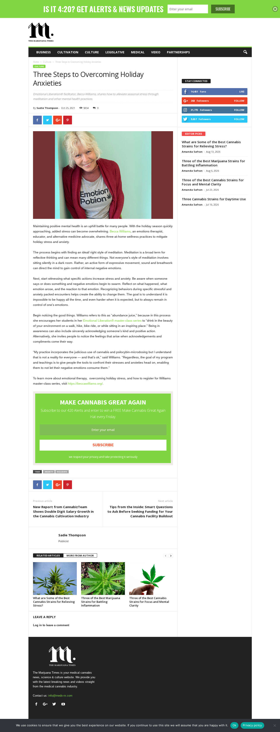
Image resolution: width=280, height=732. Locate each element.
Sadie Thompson (47, 108)
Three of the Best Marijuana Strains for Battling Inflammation (100, 601)
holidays (62, 471)
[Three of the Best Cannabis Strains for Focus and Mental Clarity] (151, 578)
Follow (239, 100)
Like (241, 91)
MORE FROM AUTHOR (80, 555)
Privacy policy (252, 725)
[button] (245, 52)
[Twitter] (55, 704)
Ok (234, 725)
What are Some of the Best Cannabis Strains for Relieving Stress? (54, 601)
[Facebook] (37, 704)
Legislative (114, 52)
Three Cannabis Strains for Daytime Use (214, 199)
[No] (274, 725)
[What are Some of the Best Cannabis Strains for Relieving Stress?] (55, 578)
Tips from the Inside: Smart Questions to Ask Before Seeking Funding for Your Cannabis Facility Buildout (140, 511)
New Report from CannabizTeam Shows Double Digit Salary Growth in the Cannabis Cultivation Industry (63, 511)
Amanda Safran (192, 151)
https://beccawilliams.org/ (85, 383)
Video (155, 52)
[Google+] (46, 704)
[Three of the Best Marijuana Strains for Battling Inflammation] (103, 578)
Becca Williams (120, 231)
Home (36, 61)
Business (43, 52)
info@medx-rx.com (60, 695)
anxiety (49, 471)
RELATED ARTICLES (48, 555)
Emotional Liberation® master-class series (112, 320)
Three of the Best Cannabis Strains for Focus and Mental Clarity (149, 601)
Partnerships (178, 52)
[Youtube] (64, 704)
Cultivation (67, 52)
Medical (138, 52)
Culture (92, 52)
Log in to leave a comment (51, 625)
